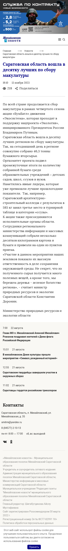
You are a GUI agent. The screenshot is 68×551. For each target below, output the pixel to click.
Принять (34, 547)
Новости (28, 51)
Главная (7, 51)
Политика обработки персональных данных (28, 523)
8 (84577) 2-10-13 (11, 428)
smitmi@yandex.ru (11, 422)
